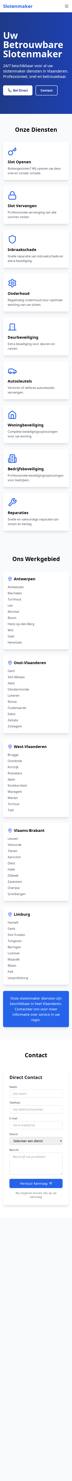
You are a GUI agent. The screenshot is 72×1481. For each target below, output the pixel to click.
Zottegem (15, 726)
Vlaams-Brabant (29, 830)
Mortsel (13, 612)
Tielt (11, 810)
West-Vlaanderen (30, 746)
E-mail (13, 1118)
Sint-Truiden (16, 935)
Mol (10, 630)
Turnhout (14, 599)
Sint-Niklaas (16, 677)
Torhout (13, 804)
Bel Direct (20, 90)
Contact (47, 90)
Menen (13, 798)
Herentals (15, 642)
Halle (11, 869)
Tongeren (15, 941)
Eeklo (12, 714)
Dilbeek (13, 875)
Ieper (11, 779)
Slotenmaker (18, 6)
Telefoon (14, 1102)
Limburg (22, 914)
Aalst (11, 683)
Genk (11, 928)
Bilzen (12, 965)
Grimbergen (17, 894)
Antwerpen (24, 578)
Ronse (12, 702)
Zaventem (15, 882)
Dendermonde (18, 689)
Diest (11, 863)
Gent (11, 671)
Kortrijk (13, 767)
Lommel (13, 953)
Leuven (13, 838)
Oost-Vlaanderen (30, 662)
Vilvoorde (15, 845)
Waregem (15, 792)
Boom (12, 618)
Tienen (12, 851)
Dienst (13, 1134)
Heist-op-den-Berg (21, 624)
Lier (10, 605)
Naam (13, 1087)
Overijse (14, 888)
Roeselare (15, 773)
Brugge (13, 755)
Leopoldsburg (18, 978)
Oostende (15, 761)
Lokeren (14, 695)
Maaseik (14, 959)
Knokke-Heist (17, 785)
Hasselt (13, 922)
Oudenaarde (17, 708)
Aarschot (14, 857)
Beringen (14, 947)
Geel (11, 636)
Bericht (14, 1150)
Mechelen (15, 593)
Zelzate (13, 720)
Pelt (10, 972)
